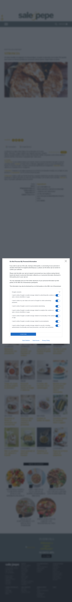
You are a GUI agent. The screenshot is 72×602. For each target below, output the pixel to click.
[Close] (66, 261)
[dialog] (36, 301)
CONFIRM (23, 334)
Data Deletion (26, 340)
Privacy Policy (46, 340)
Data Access (36, 340)
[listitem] (36, 292)
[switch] (57, 295)
